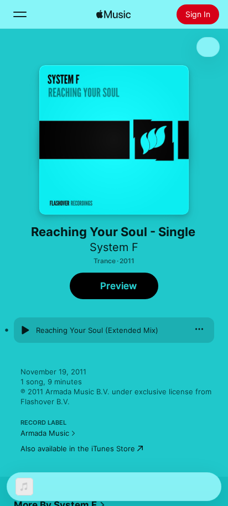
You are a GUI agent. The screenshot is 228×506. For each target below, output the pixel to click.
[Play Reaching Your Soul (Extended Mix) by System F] (25, 330)
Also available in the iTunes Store (77, 448)
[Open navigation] (20, 14)
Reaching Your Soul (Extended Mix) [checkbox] (97, 330)
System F (114, 247)
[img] (113, 14)
